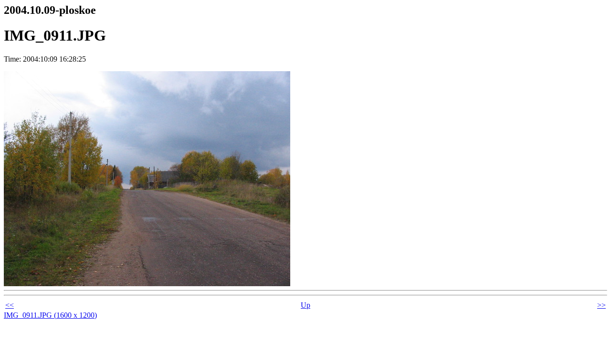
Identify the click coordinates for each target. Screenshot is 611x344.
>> (601, 305)
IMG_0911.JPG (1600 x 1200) (50, 315)
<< (9, 305)
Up (305, 305)
